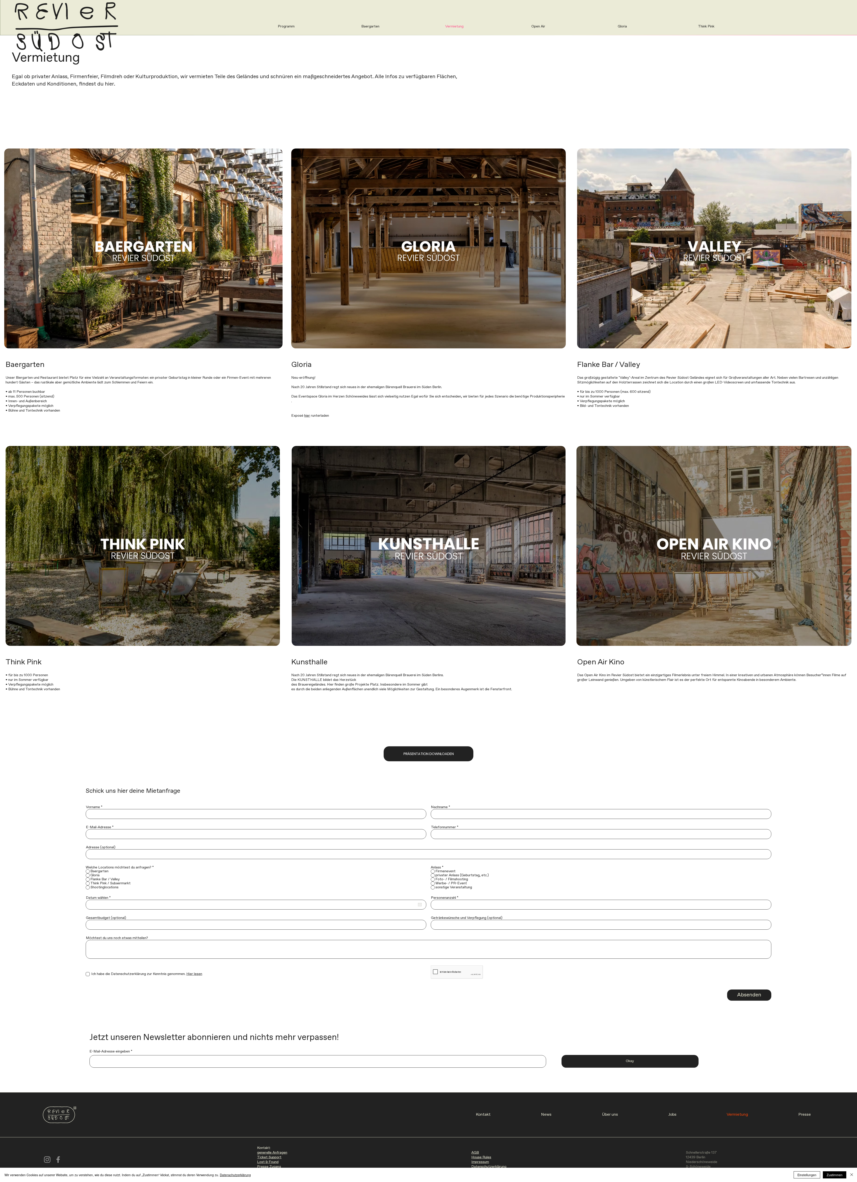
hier (307, 415)
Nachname (439, 807)
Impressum (480, 1162)
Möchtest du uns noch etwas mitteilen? (117, 938)
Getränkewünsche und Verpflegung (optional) (466, 918)
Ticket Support (269, 1157)
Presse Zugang (269, 1166)
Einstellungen (806, 1175)
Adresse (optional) (100, 847)
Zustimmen (834, 1175)
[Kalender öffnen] (420, 904)
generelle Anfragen (272, 1152)
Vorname (93, 807)
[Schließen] (851, 1174)
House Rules (481, 1157)
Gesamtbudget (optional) (106, 918)
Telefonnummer (443, 827)
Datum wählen (99, 898)
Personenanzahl (443, 898)
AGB (475, 1152)
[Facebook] (58, 1159)
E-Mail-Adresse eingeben (109, 1051)
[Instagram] (47, 1159)
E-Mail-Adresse (98, 827)
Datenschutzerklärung (488, 1166)
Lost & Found (268, 1162)
